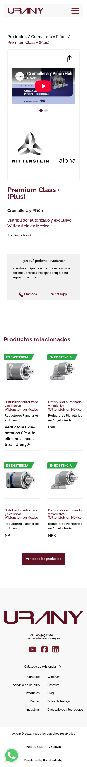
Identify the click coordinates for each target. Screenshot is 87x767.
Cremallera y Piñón (49, 36)
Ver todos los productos (43, 559)
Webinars (53, 677)
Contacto (33, 677)
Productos (17, 36)
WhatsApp (59, 294)
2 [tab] (47, 110)
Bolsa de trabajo (58, 701)
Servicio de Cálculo (26, 685)
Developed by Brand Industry (43, 760)
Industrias (33, 709)
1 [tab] (42, 110)
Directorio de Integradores (65, 709)
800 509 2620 (41, 635)
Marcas (35, 701)
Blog (50, 693)
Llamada (30, 294)
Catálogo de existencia (40, 666)
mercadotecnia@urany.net (43, 638)
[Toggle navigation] (75, 11)
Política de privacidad (43, 747)
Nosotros (53, 685)
